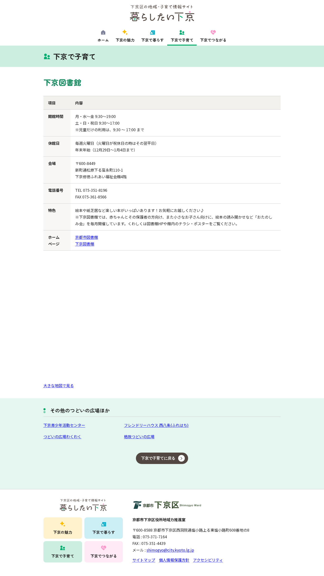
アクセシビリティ (208, 560)
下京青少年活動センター (64, 425)
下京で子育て (182, 40)
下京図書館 (84, 244)
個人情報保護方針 (174, 560)
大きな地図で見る (58, 385)
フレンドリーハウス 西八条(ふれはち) (156, 425)
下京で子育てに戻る (158, 458)
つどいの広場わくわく (62, 436)
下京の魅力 (125, 40)
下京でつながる (213, 40)
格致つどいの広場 (139, 436)
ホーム (103, 40)
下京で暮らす (152, 40)
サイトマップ (143, 560)
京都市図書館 (86, 237)
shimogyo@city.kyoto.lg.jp (170, 550)
